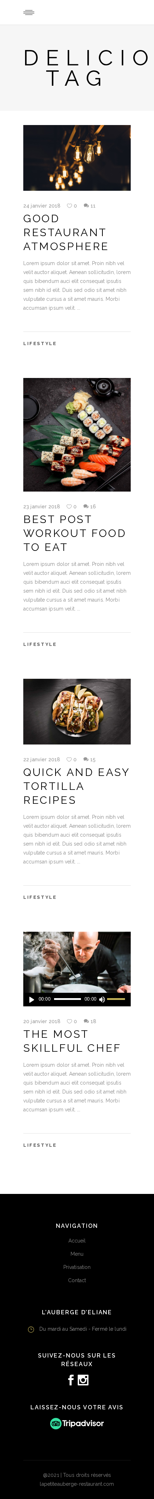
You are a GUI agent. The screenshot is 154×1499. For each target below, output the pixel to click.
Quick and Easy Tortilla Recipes (76, 786)
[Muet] (101, 999)
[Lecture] (32, 999)
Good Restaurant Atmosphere (66, 232)
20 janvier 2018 (42, 1021)
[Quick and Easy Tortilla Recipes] (77, 711)
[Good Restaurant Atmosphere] (77, 158)
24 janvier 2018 (42, 206)
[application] (77, 999)
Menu (77, 1254)
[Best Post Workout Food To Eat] (77, 435)
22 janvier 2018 (41, 759)
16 (93, 506)
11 (93, 206)
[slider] (117, 999)
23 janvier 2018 (41, 506)
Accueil (77, 1241)
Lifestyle (40, 343)
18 (93, 1021)
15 (93, 759)
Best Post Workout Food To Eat (74, 533)
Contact (77, 1280)
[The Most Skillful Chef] (77, 969)
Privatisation (77, 1267)
